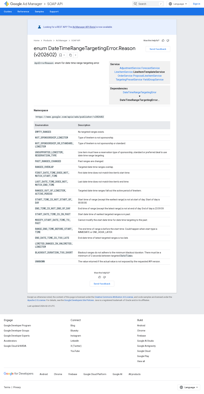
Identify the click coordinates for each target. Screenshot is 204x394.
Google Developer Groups (16, 330)
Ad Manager (32, 4)
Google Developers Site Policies (79, 300)
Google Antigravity (146, 346)
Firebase (141, 335)
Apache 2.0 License (36, 300)
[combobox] (148, 4)
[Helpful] (163, 40)
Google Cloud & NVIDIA (15, 346)
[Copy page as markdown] (70, 55)
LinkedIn (75, 341)
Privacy (17, 387)
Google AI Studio (145, 341)
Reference (23, 11)
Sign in (196, 4)
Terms (7, 387)
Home (36, 40)
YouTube (75, 351)
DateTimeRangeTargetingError (139, 92)
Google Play (143, 356)
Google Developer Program (17, 325)
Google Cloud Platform (95, 374)
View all (141, 361)
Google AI (117, 374)
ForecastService (150, 68)
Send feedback (158, 49)
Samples (39, 11)
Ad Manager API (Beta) (84, 27)
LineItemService (123, 71)
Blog (73, 325)
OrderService (125, 75)
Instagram (76, 335)
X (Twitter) (76, 346)
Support (54, 11)
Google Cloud (143, 351)
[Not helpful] (167, 40)
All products (135, 374)
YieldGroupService (153, 79)
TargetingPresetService (129, 79)
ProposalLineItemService (147, 75)
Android (141, 325)
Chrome (141, 330)
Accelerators (10, 341)
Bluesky (74, 330)
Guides (8, 11)
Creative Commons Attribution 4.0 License (114, 297)
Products (48, 40)
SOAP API (55, 4)
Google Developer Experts (17, 335)
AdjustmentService (130, 68)
